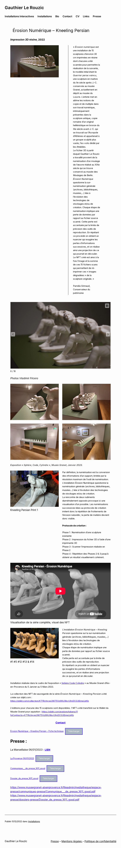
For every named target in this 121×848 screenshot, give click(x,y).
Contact (60, 722)
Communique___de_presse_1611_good (27, 768)
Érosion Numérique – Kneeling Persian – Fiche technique (37, 731)
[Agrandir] (54, 49)
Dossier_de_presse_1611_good (24, 778)
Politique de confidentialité (100, 841)
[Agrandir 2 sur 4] (106, 387)
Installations (34, 821)
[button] (13, 334)
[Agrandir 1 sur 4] (54, 387)
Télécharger (74, 731)
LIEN (47, 749)
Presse (55, 841)
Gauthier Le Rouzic (24, 7)
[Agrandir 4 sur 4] (106, 427)
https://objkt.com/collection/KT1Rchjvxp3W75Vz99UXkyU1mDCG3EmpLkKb (49, 700)
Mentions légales (72, 841)
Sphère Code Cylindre (73, 683)
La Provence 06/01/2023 (22, 758)
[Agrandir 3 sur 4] (54, 427)
